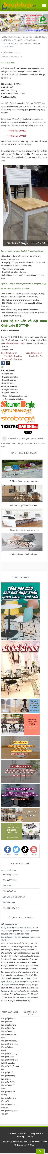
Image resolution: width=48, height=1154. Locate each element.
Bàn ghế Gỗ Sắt (9, 891)
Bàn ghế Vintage (10, 880)
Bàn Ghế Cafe (9, 902)
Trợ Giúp (20, 1137)
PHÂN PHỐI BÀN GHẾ (14, 343)
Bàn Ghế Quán (19, 443)
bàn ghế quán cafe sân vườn (17, 934)
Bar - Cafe (7, 886)
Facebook (7, 854)
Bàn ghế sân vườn (10, 985)
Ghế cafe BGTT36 (18, 136)
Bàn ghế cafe (28, 438)
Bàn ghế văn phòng (17, 956)
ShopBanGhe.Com (9, 353)
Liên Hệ (30, 1137)
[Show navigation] (43, 7)
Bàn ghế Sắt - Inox (9, 870)
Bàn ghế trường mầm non (12, 927)
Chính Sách (23, 1133)
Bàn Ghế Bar (14, 438)
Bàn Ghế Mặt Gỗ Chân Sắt (14, 897)
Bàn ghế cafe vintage (17, 997)
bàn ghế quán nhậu (9, 937)
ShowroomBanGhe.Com (12, 359)
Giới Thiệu (11, 1133)
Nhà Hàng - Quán (10, 874)
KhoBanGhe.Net (36, 356)
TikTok (25, 854)
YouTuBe (33, 854)
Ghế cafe (31, 443)
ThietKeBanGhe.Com (13, 356)
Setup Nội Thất (36, 1133)
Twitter (16, 854)
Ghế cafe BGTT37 (18, 131)
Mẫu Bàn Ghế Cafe (9, 924)
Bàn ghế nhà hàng (30, 965)
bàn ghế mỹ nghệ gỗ (17, 981)
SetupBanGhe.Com (34, 353)
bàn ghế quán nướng (26, 937)
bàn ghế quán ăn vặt (14, 931)
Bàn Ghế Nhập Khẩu (11, 908)
